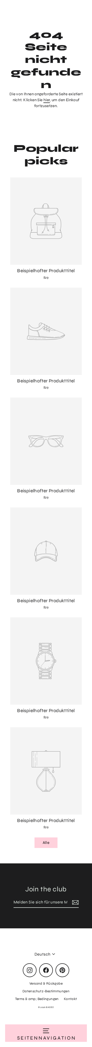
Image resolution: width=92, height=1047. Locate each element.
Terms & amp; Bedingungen (37, 999)
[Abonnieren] (75, 902)
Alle (46, 842)
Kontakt (70, 999)
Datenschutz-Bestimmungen (46, 991)
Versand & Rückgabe (46, 983)
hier (46, 100)
